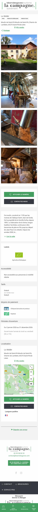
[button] (19, 52)
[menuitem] (19, 496)
